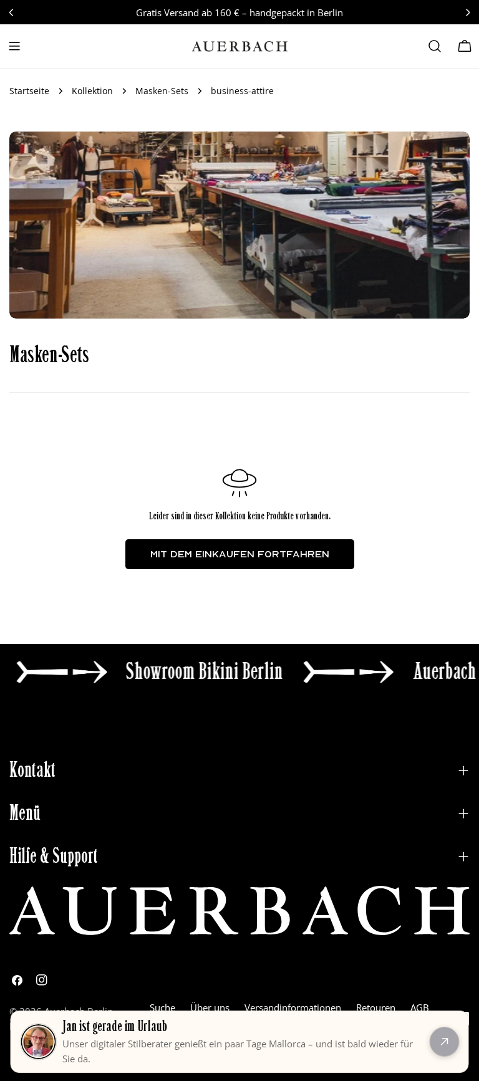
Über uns (210, 1007)
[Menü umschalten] (14, 46)
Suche (162, 1007)
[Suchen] (434, 46)
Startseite (29, 91)
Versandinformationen (292, 1007)
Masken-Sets (161, 91)
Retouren (375, 1007)
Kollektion (92, 91)
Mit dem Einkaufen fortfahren (239, 554)
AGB (419, 1007)
